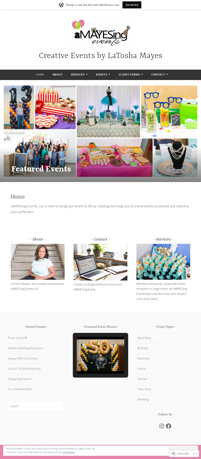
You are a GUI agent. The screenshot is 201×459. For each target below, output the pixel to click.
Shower (142, 379)
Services (78, 74)
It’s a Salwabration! (20, 389)
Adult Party (144, 338)
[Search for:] (36, 406)
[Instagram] (162, 426)
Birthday (142, 348)
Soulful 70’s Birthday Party (24, 369)
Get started (132, 4)
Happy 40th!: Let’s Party (22, 358)
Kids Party (143, 358)
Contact (158, 74)
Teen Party (144, 389)
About (58, 74)
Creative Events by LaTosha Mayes (100, 56)
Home (40, 74)
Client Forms (129, 74)
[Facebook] (168, 426)
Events (101, 74)
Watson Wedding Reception (26, 348)
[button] (91, 362)
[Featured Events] (100, 131)
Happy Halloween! (20, 379)
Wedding (143, 399)
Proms (141, 369)
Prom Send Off (17, 338)
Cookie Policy (69, 452)
